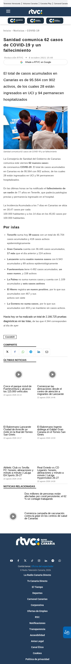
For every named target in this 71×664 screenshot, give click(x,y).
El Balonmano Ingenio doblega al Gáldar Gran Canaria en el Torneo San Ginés (51, 430)
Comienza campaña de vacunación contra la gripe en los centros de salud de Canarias (45, 516)
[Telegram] (30, 351)
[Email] (46, 351)
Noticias (18, 30)
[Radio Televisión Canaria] (35, 541)
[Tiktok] (32, 560)
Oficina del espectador (42, 566)
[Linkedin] (38, 351)
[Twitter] (25, 560)
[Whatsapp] (59, 560)
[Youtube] (11, 560)
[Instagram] (39, 560)
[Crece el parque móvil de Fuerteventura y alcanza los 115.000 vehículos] (18, 374)
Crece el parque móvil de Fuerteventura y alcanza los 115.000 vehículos (17, 389)
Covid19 (10, 337)
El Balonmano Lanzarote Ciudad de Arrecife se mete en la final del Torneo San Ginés (18, 430)
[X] (6, 351)
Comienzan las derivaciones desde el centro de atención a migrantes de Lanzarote (50, 390)
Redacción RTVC (13, 58)
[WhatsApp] (22, 351)
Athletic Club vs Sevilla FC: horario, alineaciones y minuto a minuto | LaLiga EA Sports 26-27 (18, 471)
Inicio (7, 30)
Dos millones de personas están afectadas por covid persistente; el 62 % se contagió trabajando (45, 496)
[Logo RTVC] (35, 11)
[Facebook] (14, 351)
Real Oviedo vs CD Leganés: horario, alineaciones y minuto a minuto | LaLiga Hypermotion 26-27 (50, 472)
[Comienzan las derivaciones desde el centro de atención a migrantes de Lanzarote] (52, 374)
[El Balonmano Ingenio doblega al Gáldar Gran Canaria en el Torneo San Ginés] (52, 414)
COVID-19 (33, 30)
